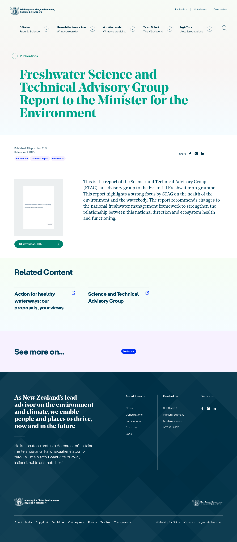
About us (131, 427)
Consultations (220, 9)
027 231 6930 (171, 427)
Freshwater (58, 158)
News (129, 408)
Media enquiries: (173, 421)
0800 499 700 (171, 408)
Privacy (92, 522)
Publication (22, 158)
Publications (181, 9)
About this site (23, 522)
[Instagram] (196, 154)
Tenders (105, 522)
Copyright (42, 522)
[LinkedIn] (202, 154)
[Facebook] (190, 154)
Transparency (122, 522)
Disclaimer (58, 522)
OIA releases (200, 9)
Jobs (129, 433)
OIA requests (76, 522)
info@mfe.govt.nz (173, 414)
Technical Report (40, 158)
